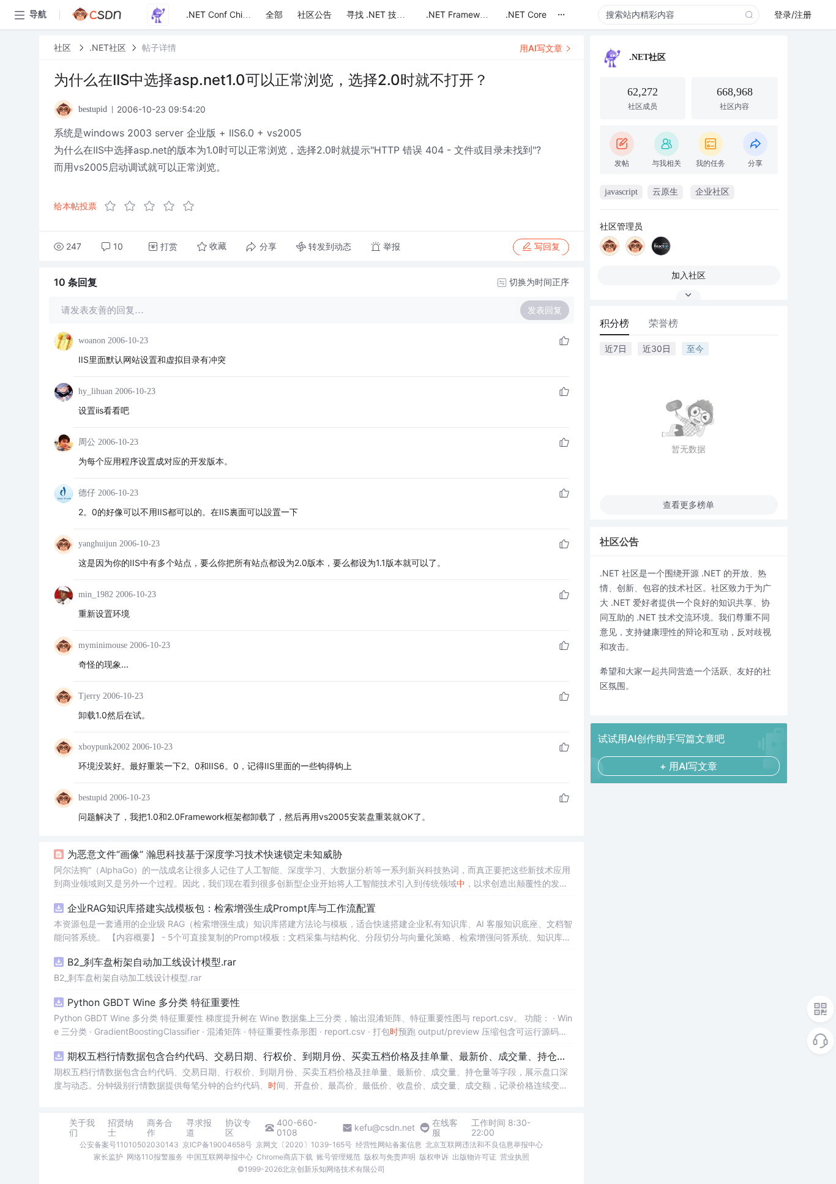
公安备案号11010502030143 (129, 1144)
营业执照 (514, 1156)
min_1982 (95, 594)
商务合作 (160, 1127)
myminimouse (102, 645)
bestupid (92, 797)
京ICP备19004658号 (217, 1144)
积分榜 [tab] (614, 323)
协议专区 (238, 1127)
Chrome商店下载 (284, 1156)
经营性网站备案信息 (389, 1144)
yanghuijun (97, 543)
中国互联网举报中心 (220, 1156)
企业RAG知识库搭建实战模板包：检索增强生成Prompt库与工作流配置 (221, 908)
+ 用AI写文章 (688, 766)
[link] (63, 47)
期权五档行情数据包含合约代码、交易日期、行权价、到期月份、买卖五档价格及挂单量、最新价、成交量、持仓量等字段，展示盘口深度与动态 (320, 1056)
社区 (63, 47)
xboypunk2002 (104, 746)
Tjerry (89, 696)
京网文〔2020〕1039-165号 (304, 1144)
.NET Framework (459, 14)
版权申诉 (434, 1156)
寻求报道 (199, 1127)
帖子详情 (159, 47)
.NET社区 (107, 47)
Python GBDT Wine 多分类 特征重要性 (153, 1002)
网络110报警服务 (155, 1156)
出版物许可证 (474, 1156)
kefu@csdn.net (384, 1128)
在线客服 (445, 1127)
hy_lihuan (95, 391)
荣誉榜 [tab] (663, 323)
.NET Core (526, 14)
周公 (86, 442)
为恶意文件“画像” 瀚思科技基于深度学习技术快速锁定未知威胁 (204, 854)
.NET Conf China (219, 14)
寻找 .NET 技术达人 (384, 14)
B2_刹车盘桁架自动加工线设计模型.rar (151, 962)
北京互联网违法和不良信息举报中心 (484, 1144)
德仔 (86, 492)
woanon (91, 340)
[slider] (153, 206)
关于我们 (82, 1127)
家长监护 (108, 1156)
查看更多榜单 (688, 504)
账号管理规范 (338, 1156)
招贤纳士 (120, 1127)
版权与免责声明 (390, 1156)
